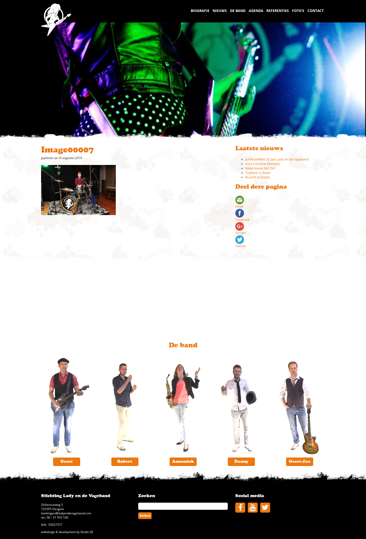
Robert (124, 461)
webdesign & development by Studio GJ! (67, 532)
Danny (241, 461)
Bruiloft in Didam (257, 177)
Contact (315, 10)
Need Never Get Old (260, 168)
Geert (67, 461)
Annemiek (183, 461)
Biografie (200, 10)
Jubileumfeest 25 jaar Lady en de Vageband (276, 159)
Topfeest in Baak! (257, 173)
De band (237, 10)
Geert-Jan (299, 461)
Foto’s (298, 10)
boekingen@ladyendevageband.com (66, 513)
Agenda (256, 10)
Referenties (277, 10)
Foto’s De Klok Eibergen (262, 164)
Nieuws (220, 10)
